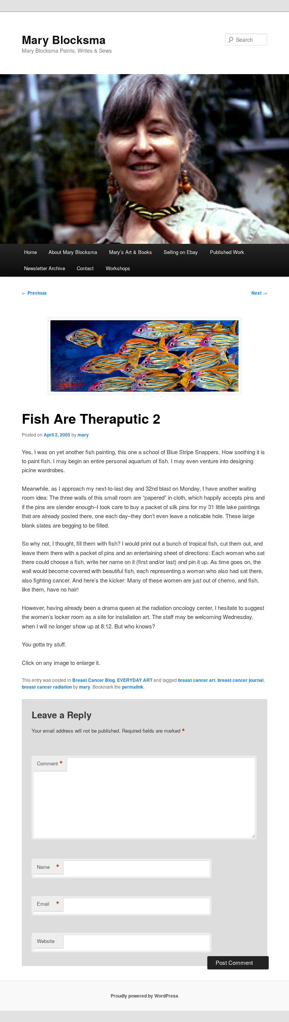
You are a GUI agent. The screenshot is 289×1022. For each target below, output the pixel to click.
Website (46, 940)
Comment (50, 763)
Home (30, 252)
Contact (85, 268)
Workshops (118, 268)
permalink (132, 686)
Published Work (227, 252)
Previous (34, 292)
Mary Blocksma (64, 39)
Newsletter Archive (44, 268)
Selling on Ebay (181, 252)
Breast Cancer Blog (93, 680)
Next (259, 292)
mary (83, 434)
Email (48, 904)
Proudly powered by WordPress (144, 995)
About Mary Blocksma (73, 252)
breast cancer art (196, 680)
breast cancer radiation (47, 686)
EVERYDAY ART (134, 680)
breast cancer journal (240, 680)
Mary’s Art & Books (130, 252)
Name (48, 867)
